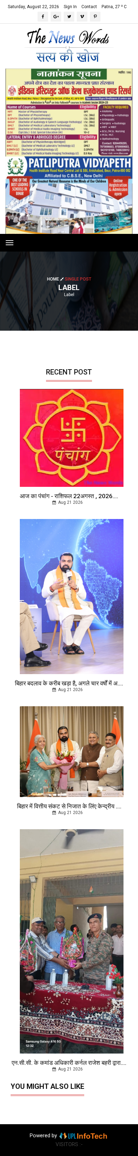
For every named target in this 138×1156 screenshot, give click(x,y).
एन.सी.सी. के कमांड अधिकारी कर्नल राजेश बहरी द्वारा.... (69, 1062)
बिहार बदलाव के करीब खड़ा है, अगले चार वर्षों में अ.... (69, 683)
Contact (89, 6)
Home (53, 279)
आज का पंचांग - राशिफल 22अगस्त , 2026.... (69, 496)
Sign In (70, 6)
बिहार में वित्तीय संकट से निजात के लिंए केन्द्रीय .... (69, 806)
